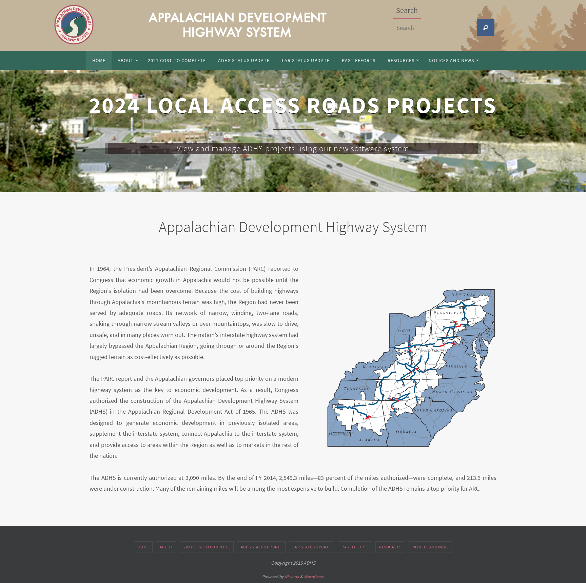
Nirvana (292, 577)
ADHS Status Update (261, 546)
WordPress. (314, 577)
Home (143, 546)
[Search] (485, 27)
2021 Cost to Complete (206, 546)
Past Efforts (354, 546)
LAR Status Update (312, 546)
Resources (390, 546)
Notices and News (430, 546)
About (166, 546)
